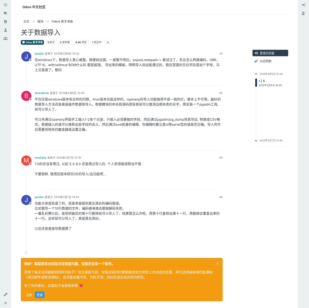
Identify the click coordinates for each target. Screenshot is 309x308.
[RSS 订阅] (108, 42)
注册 (29, 294)
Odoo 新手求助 (34, 42)
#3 (221, 157)
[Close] (218, 264)
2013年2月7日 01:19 (68, 157)
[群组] (5, 38)
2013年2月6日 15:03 (66, 53)
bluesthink (42, 93)
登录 (40, 294)
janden (39, 53)
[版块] (5, 5)
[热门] (5, 21)
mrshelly (40, 157)
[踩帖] (219, 80)
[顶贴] (204, 80)
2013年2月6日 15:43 (71, 93)
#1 (221, 53)
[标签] (5, 13)
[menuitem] (303, 5)
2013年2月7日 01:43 (66, 197)
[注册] (303, 13)
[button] (5, 294)
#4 (221, 197)
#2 (221, 93)
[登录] (303, 5)
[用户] (5, 30)
